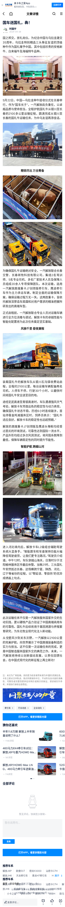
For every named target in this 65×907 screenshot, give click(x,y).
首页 (5, 883)
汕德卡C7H (52, 870)
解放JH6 (7, 875)
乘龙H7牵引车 (40, 875)
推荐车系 (8, 865)
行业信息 (14, 883)
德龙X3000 (35, 870)
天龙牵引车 (22, 875)
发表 (9, 841)
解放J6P (7, 870)
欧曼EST (20, 870)
